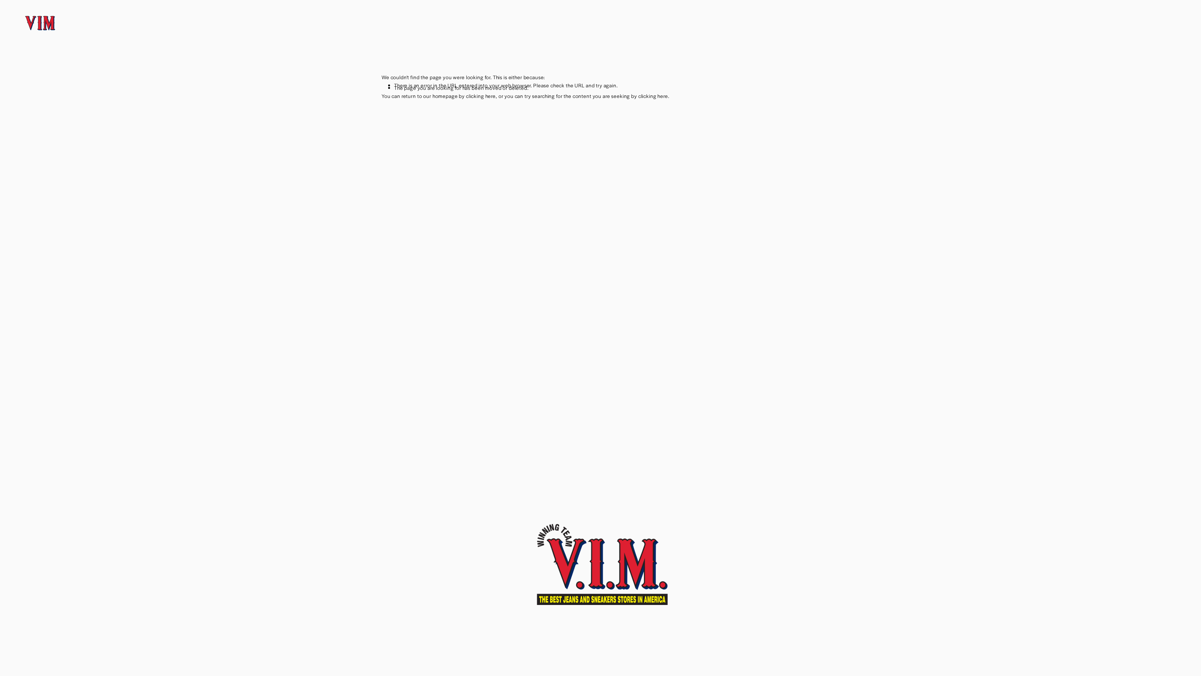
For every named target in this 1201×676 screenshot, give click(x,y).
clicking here (481, 96)
